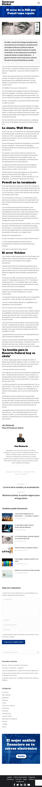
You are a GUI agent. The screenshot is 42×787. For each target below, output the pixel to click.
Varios (4, 727)
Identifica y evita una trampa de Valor (27, 570)
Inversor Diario (8, 24)
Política (4, 721)
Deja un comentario (21, 474)
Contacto (18, 779)
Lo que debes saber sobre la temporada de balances (24, 526)
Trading (4, 724)
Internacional (6, 713)
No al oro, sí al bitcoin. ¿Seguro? (13, 668)
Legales (9, 777)
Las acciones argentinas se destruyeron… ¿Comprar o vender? (27, 515)
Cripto (4, 703)
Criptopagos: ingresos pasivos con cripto (26, 560)
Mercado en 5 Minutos (9, 719)
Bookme (5, 700)
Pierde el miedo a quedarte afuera (26, 548)
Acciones (5, 692)
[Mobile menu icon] (39, 3)
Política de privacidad (20, 777)
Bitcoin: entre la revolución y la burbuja (15, 665)
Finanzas (5, 711)
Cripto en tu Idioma (8, 705)
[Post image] (7, 517)
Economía (5, 708)
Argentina (5, 697)
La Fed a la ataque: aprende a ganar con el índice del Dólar (27, 537)
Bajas (25, 779)
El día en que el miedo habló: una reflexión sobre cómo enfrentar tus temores (20, 674)
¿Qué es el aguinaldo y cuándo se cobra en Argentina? (20, 670)
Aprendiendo (6, 695)
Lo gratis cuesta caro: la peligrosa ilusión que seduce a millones (20, 679)
